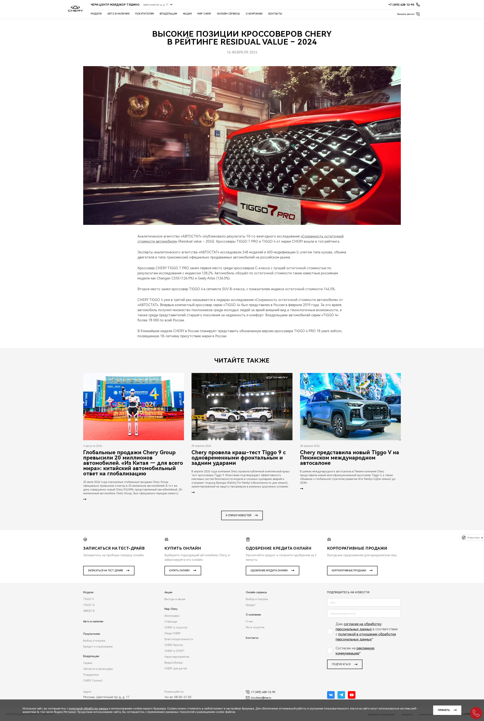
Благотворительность (178, 639)
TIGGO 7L (89, 605)
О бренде (170, 621)
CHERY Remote (173, 645)
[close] (482, 537)
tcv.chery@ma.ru (261, 697)
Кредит (251, 605)
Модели (96, 13)
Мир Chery (204, 13)
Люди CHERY (172, 633)
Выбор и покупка (94, 640)
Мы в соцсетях (255, 627)
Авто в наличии (118, 13)
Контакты (275, 13)
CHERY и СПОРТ (174, 650)
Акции (187, 13)
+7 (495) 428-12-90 (263, 692)
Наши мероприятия (176, 656)
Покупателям (144, 13)
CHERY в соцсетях (175, 627)
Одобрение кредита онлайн (269, 570)
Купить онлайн (179, 570)
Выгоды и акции (174, 599)
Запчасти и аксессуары (98, 668)
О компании (254, 13)
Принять (444, 710)
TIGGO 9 (88, 599)
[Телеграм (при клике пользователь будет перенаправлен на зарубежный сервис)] (341, 695)
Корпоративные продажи (349, 570)
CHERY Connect (93, 680)
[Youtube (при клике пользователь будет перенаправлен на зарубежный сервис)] (351, 695)
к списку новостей (238, 515)
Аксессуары (171, 615)
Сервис (87, 663)
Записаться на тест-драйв (105, 570)
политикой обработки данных (88, 708)
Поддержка (91, 674)
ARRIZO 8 (89, 610)
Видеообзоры (173, 662)
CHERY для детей (175, 668)
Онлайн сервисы (228, 13)
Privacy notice (473, 538)
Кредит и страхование (98, 646)
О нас (249, 621)
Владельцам (168, 13)
